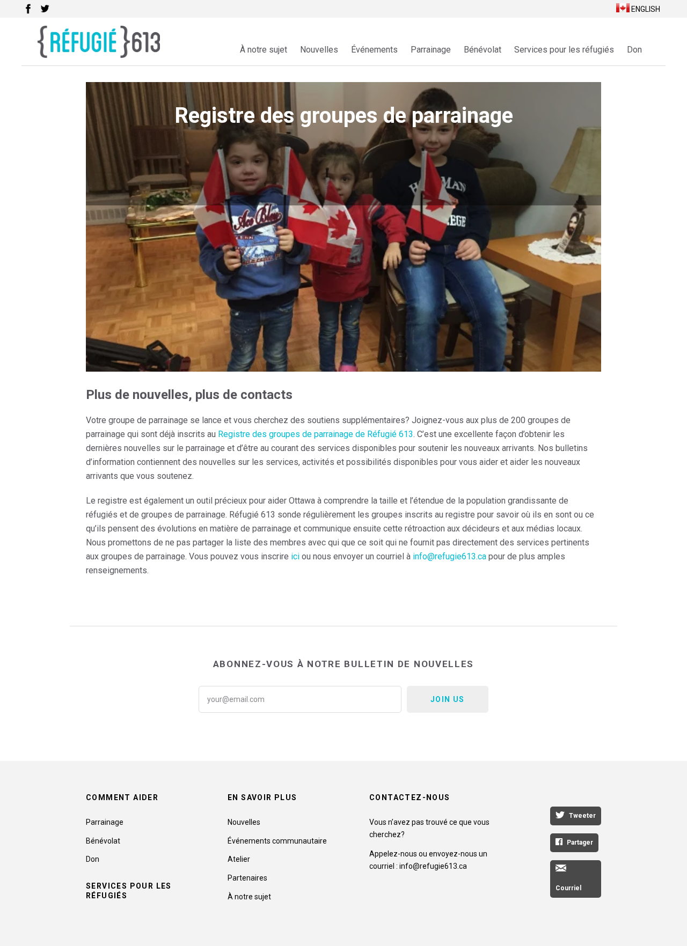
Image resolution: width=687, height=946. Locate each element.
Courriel (568, 888)
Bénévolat (482, 50)
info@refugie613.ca (449, 556)
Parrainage (431, 50)
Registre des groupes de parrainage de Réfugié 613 (315, 434)
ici (295, 556)
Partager (580, 842)
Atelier (239, 859)
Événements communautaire (277, 841)
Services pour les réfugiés (564, 50)
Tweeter (582, 815)
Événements (374, 50)
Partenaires (247, 878)
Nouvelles (319, 50)
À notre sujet (263, 50)
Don (634, 50)
